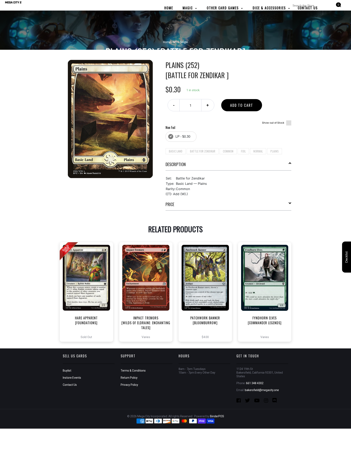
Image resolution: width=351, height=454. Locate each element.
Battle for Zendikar (202, 151)
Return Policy (129, 377)
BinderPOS (217, 416)
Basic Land (175, 151)
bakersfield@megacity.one (262, 390)
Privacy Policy (129, 384)
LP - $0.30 (183, 136)
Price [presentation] (170, 204)
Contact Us (70, 384)
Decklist (346, 257)
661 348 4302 (254, 383)
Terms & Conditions (133, 370)
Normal (258, 151)
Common (228, 151)
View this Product (88, 292)
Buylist (67, 370)
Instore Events (72, 377)
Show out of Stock (273, 122)
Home (167, 42)
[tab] (228, 166)
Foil (243, 151)
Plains (274, 151)
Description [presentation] (176, 164)
